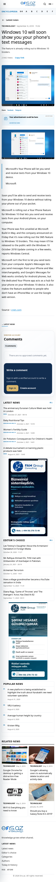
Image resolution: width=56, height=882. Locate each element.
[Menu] (4, 4)
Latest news (7, 848)
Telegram (18, 110)
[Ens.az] (28, 4)
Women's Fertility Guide (15, 429)
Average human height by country (24, 715)
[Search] (45, 4)
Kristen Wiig (13, 725)
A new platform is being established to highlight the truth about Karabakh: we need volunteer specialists (30, 692)
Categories (7, 856)
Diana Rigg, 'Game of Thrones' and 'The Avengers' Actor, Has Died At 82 (22, 593)
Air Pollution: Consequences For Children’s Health (27, 438)
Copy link (19, 57)
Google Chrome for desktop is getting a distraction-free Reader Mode (13, 775)
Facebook (10, 110)
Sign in (12, 388)
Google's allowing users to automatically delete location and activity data (41, 775)
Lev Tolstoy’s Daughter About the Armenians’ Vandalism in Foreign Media (25, 547)
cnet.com (16, 309)
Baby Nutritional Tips (13, 420)
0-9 (21, 11)
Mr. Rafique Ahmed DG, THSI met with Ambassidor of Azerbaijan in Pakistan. (22, 559)
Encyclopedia (9, 11)
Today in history (9, 864)
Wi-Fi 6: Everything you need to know (14, 809)
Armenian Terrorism (13, 570)
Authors (6, 860)
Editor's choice (9, 852)
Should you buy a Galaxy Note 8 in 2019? (41, 812)
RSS (3, 869)
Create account (28, 388)
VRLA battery (14, 705)
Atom (10, 869)
